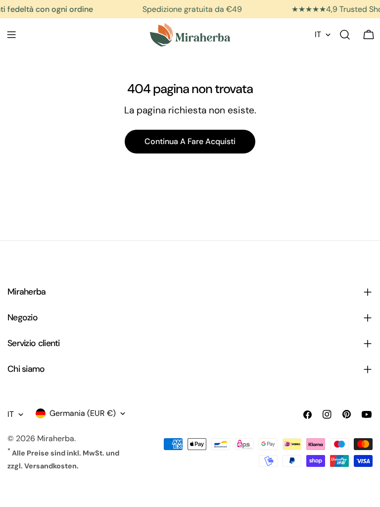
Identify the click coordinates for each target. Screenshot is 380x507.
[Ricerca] (345, 35)
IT (318, 34)
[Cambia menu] (11, 35)
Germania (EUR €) (82, 413)
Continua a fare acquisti (190, 141)
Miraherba (55, 438)
